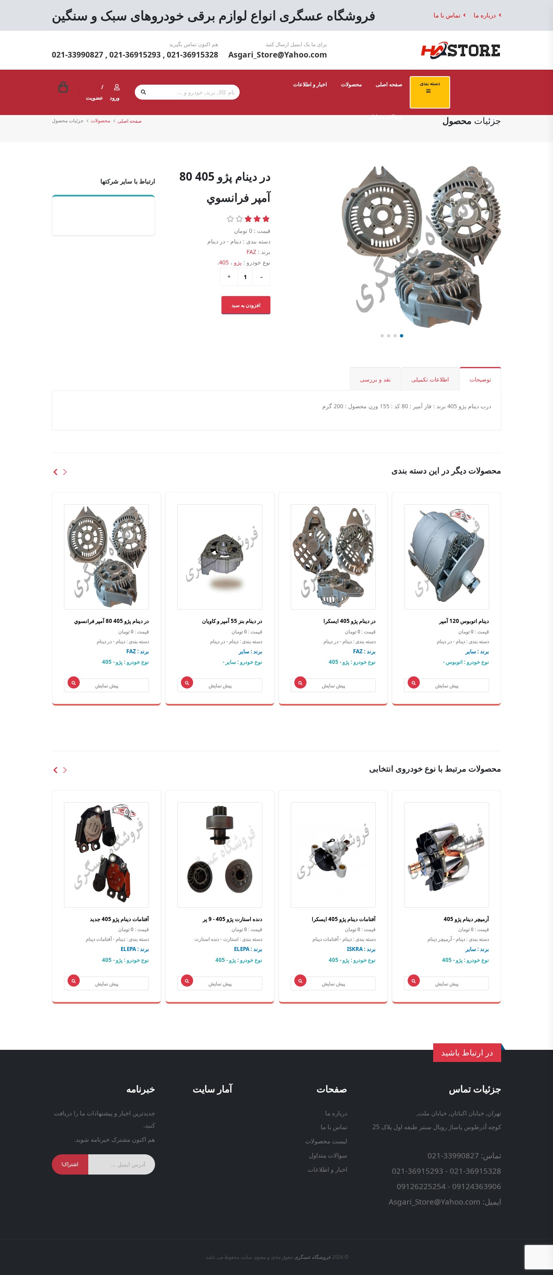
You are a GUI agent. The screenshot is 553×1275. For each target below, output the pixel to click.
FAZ (251, 252)
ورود (114, 97)
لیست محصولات (326, 1141)
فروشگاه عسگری (312, 1257)
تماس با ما (448, 15)
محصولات (351, 84)
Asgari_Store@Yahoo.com (277, 54)
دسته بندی (430, 83)
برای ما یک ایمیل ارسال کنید (296, 44)
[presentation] (64, 471)
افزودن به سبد (246, 305)
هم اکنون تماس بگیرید (193, 44)
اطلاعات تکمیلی (430, 379)
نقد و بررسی (375, 379)
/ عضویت (94, 92)
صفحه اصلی (389, 84)
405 (224, 262)
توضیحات (480, 379)
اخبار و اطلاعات (310, 84)
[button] (401, 335)
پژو (238, 262)
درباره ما (486, 15)
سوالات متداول (386, 116)
